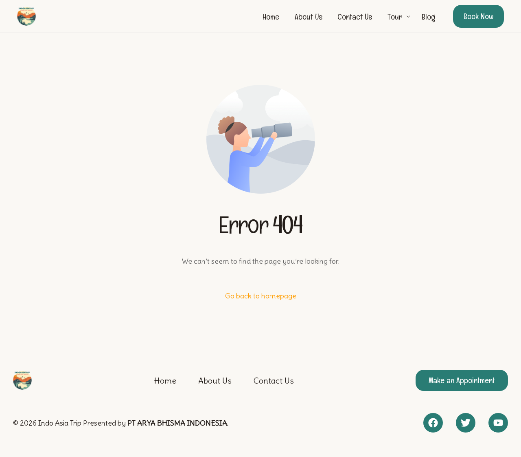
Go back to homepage (260, 295)
